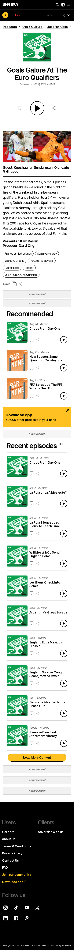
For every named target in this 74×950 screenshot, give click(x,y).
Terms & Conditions (16, 846)
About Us (8, 839)
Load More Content (37, 757)
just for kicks (12, 267)
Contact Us (10, 860)
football (29, 267)
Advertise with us (51, 832)
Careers (8, 832)
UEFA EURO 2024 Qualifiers (21, 274)
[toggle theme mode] (63, 4)
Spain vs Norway (47, 253)
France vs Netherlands (18, 253)
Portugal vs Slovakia (42, 260)
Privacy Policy (12, 853)
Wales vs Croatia (14, 260)
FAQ (5, 867)
